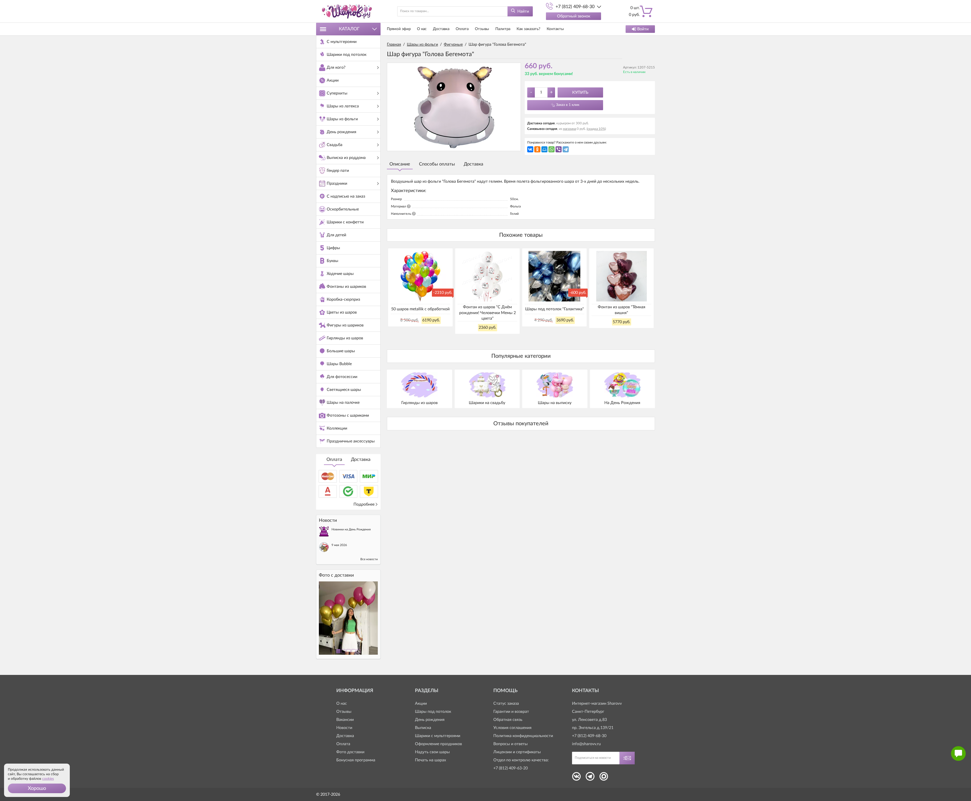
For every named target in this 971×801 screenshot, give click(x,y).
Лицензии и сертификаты (517, 752)
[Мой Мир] (544, 149)
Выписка (423, 728)
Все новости (369, 559)
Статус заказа (506, 703)
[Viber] (559, 149)
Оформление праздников (438, 744)
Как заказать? (528, 29)
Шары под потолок (433, 712)
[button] (37, 788)
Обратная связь (507, 720)
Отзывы (482, 29)
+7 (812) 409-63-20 (510, 768)
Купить (580, 92)
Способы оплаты (437, 164)
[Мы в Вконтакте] (576, 778)
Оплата (334, 459)
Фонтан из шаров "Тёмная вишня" (621, 310)
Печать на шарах (430, 760)
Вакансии (345, 720)
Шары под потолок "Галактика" (554, 309)
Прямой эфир (399, 29)
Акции (421, 703)
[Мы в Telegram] (590, 778)
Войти (643, 29)
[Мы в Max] (603, 778)
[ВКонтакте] (530, 149)
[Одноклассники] (537, 149)
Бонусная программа (355, 760)
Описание (399, 164)
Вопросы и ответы (510, 744)
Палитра (502, 29)
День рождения (430, 720)
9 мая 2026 (339, 545)
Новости (344, 728)
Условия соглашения (512, 728)
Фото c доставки (336, 575)
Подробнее (364, 504)
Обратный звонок (573, 16)
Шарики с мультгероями (437, 736)
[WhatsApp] (551, 149)
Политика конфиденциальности (523, 736)
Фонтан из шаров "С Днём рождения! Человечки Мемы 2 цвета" (487, 312)
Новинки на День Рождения (351, 529)
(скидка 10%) (596, 129)
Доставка (360, 459)
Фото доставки (350, 752)
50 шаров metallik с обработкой (420, 309)
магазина (569, 129)
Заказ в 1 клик (567, 105)
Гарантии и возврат (511, 712)
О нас (422, 29)
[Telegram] (566, 149)
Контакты (555, 29)
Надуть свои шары (432, 752)
